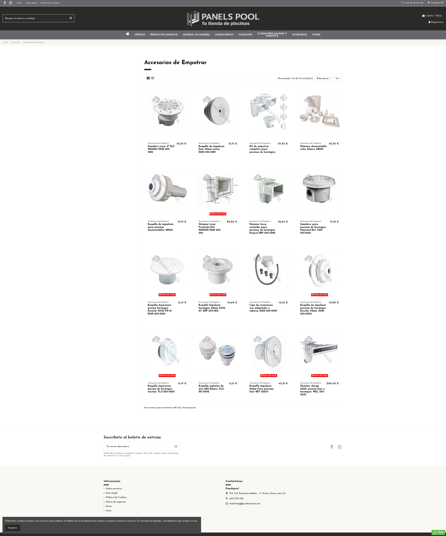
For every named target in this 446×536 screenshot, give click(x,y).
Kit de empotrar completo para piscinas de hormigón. (262, 149)
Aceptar (12, 528)
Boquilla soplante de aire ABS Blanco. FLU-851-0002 (212, 389)
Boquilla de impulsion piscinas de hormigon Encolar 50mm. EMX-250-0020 (313, 309)
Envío (109, 506)
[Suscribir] (176, 446)
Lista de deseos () (414, 3)
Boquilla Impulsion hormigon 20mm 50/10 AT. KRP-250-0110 (212, 308)
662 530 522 (236, 498)
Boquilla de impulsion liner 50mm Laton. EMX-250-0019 (211, 149)
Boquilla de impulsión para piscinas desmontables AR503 (161, 227)
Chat (440, 532)
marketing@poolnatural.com (244, 503)
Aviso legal (31, 3)
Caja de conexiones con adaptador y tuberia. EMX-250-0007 (263, 308)
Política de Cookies (50, 3)
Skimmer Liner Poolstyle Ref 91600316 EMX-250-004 (210, 228)
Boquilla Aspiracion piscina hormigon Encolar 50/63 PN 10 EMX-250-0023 (160, 309)
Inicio (20, 3)
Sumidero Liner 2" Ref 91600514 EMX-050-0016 (161, 149)
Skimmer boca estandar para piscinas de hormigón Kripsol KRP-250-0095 (262, 228)
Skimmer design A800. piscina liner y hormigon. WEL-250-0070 (312, 390)
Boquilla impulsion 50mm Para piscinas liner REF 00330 (261, 389)
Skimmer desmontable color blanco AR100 (313, 148)
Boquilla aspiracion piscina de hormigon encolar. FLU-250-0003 (161, 389)
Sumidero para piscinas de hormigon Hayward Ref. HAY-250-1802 (313, 228)
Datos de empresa (116, 502)
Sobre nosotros (114, 488)
